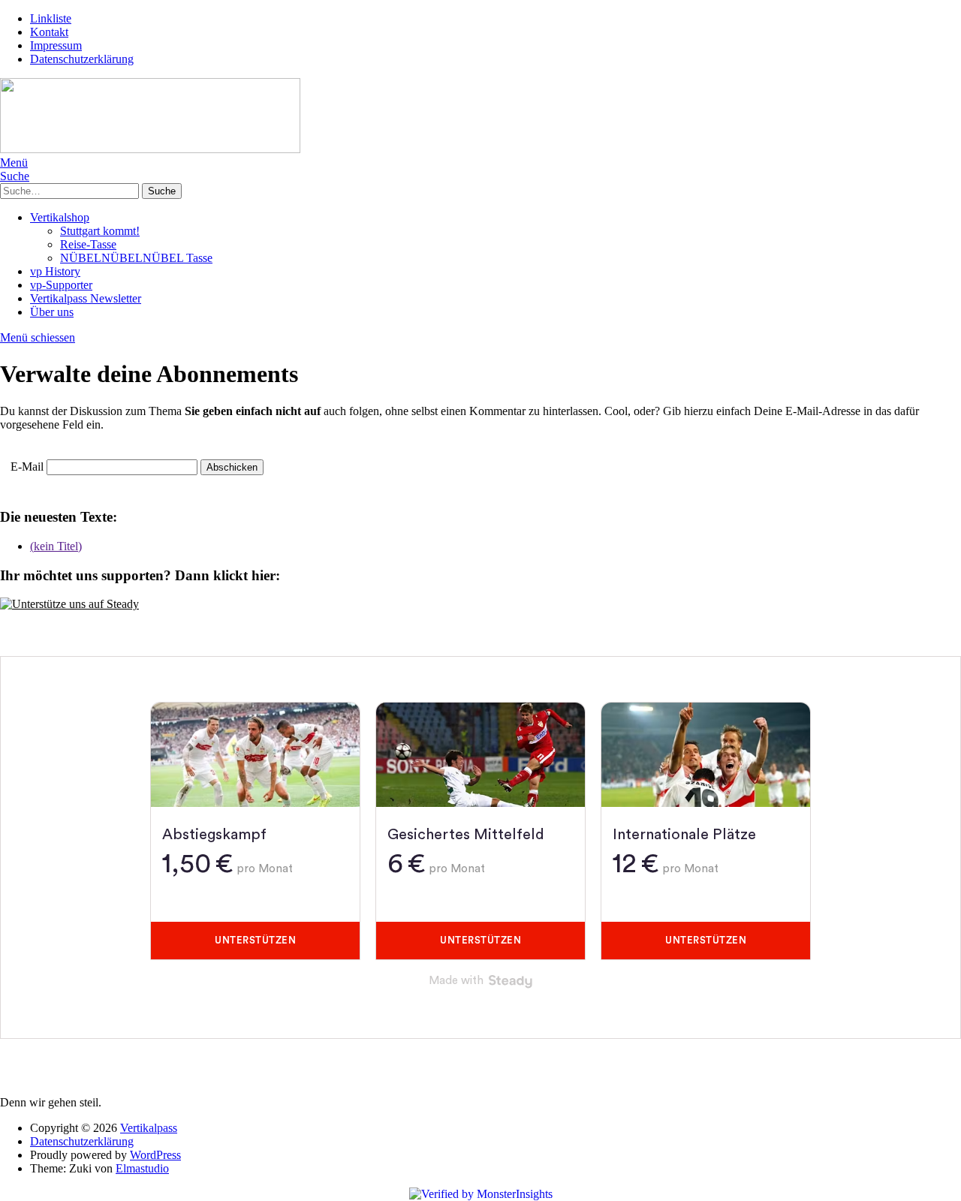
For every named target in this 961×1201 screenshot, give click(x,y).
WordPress (155, 1154)
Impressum (56, 45)
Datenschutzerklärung (82, 59)
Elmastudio (142, 1168)
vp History (55, 271)
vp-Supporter (61, 284)
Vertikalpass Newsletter (85, 298)
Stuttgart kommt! (100, 230)
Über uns (52, 312)
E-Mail (27, 466)
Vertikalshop (59, 217)
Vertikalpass (148, 1127)
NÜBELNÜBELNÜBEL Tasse (136, 257)
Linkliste (50, 18)
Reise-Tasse (88, 244)
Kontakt (49, 32)
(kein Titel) (56, 546)
